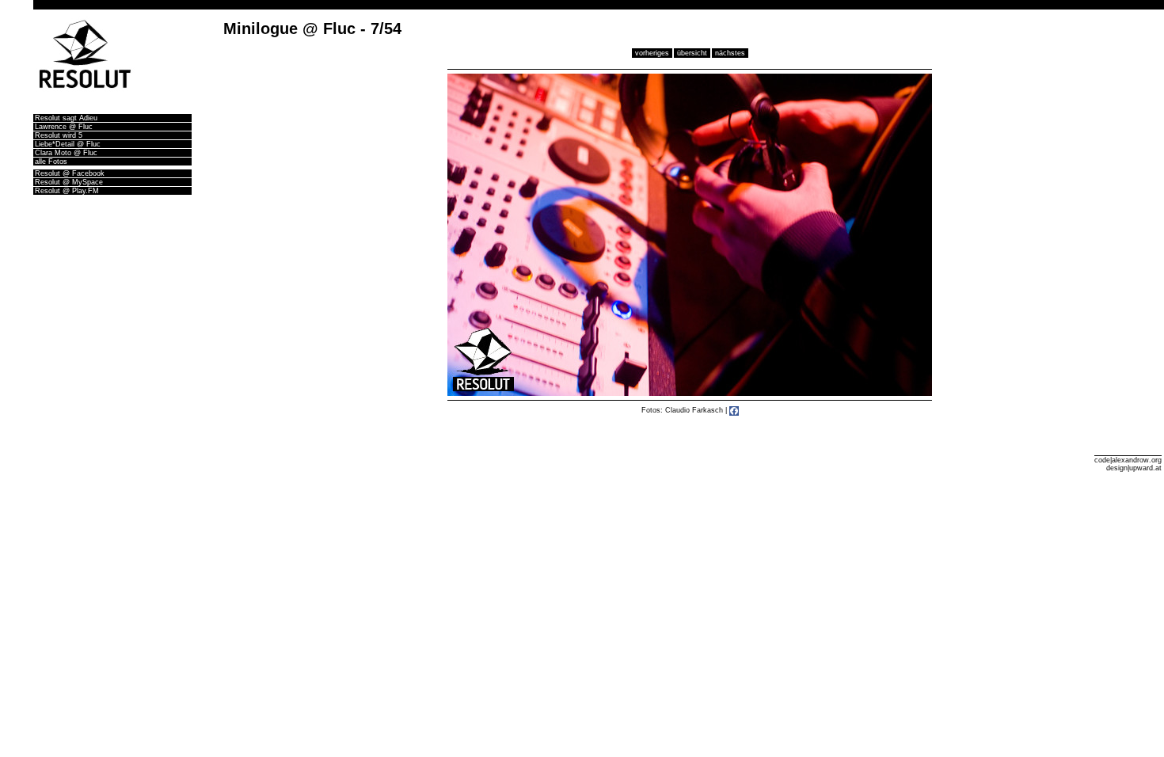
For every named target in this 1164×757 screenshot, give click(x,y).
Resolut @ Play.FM (67, 191)
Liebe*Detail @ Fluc (68, 144)
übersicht (692, 53)
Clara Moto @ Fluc (66, 153)
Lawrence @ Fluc (64, 127)
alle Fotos (51, 161)
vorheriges (652, 53)
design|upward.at (1134, 468)
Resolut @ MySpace (69, 182)
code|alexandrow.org (1128, 460)
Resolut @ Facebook (70, 173)
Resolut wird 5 (58, 135)
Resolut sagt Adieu (66, 118)
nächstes (730, 53)
